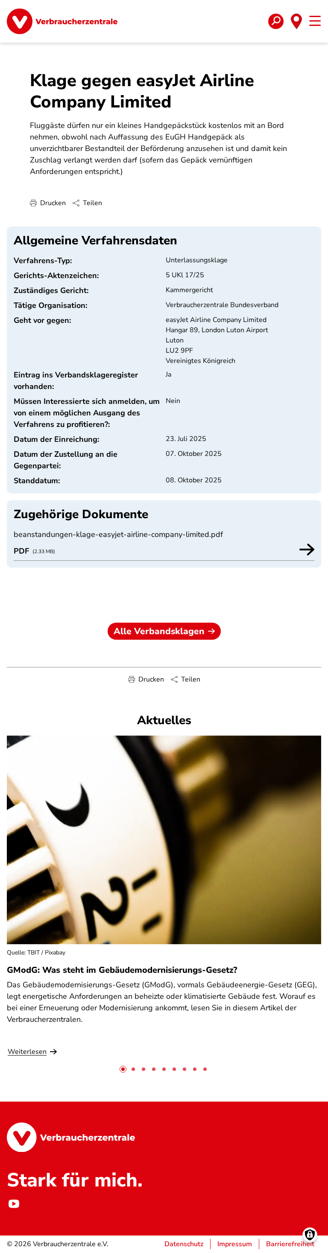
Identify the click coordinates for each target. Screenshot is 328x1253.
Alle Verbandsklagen (159, 631)
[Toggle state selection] (296, 21)
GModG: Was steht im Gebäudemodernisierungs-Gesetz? (122, 970)
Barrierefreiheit (290, 1244)
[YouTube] (14, 1204)
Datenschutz (183, 1244)
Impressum (234, 1244)
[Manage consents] (309, 1234)
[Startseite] (62, 21)
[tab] (123, 1069)
